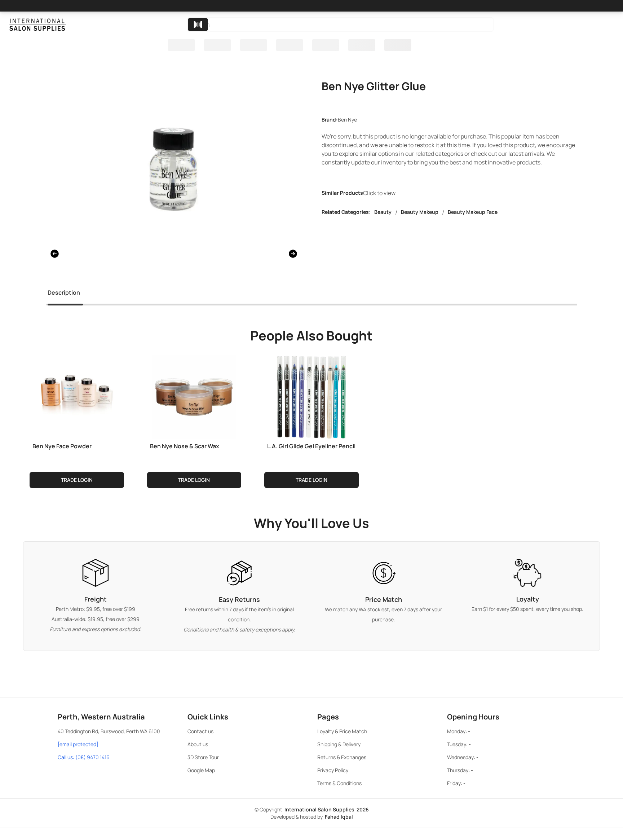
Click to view (379, 193)
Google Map (201, 770)
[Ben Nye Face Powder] (77, 395)
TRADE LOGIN (77, 479)
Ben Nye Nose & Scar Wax (184, 446)
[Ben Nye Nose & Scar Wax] (194, 395)
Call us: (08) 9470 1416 (84, 757)
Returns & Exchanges (341, 757)
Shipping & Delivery (339, 744)
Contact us (200, 731)
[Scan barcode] (198, 24)
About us (197, 744)
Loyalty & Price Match (342, 731)
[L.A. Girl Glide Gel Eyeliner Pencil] (311, 395)
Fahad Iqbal (339, 816)
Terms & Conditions (339, 783)
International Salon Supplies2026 (326, 809)
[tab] (63, 293)
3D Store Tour (203, 757)
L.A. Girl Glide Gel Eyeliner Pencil (311, 446)
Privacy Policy (332, 770)
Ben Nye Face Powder (62, 446)
